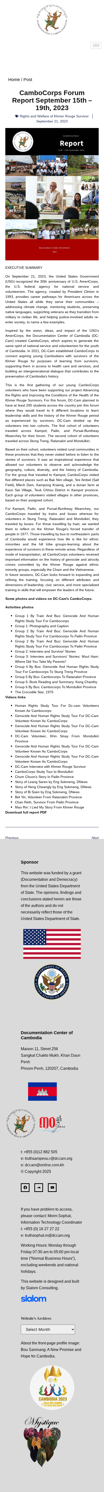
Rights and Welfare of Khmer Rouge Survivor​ (54, 116)
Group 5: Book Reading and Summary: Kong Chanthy (56, 681)
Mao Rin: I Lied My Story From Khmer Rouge (49, 807)
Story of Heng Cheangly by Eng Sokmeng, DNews (53, 786)
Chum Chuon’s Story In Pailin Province (44, 776)
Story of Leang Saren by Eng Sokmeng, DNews (51, 781)
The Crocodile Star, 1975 (34, 692)
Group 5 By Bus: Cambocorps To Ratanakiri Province (55, 676)
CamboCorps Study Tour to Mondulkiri (44, 771)
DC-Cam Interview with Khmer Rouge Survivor (50, 766)
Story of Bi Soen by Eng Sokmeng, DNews (47, 792)
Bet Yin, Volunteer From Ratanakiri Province (48, 797)
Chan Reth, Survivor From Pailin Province (47, 802)
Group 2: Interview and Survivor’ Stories (45, 651)
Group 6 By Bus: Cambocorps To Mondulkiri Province (55, 687)
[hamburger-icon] (96, 45)
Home (14, 79)
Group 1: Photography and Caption (42, 626)
